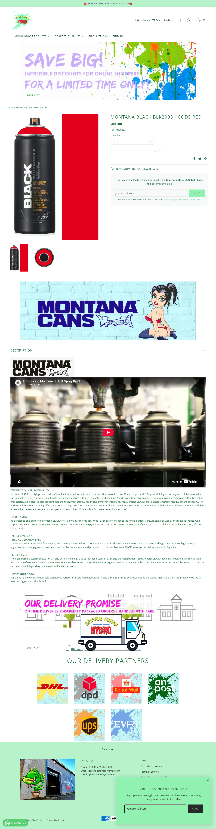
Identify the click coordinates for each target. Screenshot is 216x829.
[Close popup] (207, 780)
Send (195, 809)
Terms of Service (187, 199)
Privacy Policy (170, 199)
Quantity (115, 135)
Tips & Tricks (98, 36)
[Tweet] (199, 158)
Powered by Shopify (55, 820)
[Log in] (190, 20)
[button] (19, 258)
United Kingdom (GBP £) (146, 20)
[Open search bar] (181, 20)
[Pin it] (205, 158)
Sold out (159, 151)
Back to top (108, 749)
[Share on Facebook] (193, 158)
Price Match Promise (152, 766)
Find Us (118, 36)
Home (10, 107)
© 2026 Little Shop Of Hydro (32, 820)
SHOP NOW (33, 95)
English (167, 20)
